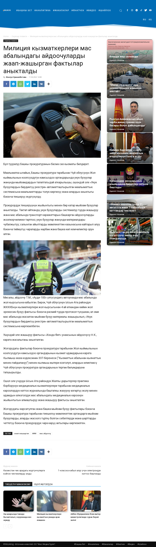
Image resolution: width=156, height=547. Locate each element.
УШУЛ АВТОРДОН (43, 484)
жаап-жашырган (21, 433)
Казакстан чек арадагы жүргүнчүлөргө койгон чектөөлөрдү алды (24, 472)
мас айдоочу (45, 433)
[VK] (41, 84)
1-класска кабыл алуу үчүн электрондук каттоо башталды (79, 472)
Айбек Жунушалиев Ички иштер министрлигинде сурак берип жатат (86, 517)
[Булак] (7, 10)
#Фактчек (120, 544)
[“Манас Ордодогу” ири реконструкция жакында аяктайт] (130, 81)
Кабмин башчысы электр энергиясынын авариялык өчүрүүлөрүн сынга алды (126, 153)
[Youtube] (150, 10)
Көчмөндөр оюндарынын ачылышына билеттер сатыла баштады (129, 184)
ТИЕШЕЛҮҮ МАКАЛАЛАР (17, 484)
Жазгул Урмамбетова (16, 77)
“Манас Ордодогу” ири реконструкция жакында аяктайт (125, 88)
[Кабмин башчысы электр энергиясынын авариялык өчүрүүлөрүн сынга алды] (130, 148)
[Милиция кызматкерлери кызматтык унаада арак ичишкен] (52, 501)
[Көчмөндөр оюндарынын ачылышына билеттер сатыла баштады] (130, 179)
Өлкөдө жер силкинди (124, 56)
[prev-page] (5, 526)
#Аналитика (93, 544)
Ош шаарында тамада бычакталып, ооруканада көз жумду (17, 517)
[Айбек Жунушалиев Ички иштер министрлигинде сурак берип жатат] (86, 501)
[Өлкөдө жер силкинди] (130, 51)
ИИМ (34, 433)
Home (6, 36)
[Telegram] (136, 10)
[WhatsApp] (20, 84)
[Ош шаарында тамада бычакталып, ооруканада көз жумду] (18, 501)
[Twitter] (145, 10)
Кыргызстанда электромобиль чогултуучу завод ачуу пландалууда (129, 235)
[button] (121, 10)
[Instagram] (132, 10)
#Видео (131, 544)
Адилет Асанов (117, 60)
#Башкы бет (79, 544)
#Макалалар (107, 544)
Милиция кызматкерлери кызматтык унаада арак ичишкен (49, 517)
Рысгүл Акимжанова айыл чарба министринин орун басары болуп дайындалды (127, 122)
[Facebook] (127, 10)
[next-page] (10, 526)
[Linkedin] (34, 84)
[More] (48, 84)
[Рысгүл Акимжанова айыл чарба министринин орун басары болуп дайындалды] (130, 115)
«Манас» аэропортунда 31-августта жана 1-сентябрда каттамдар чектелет (127, 207)
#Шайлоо (142, 544)
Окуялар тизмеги (19, 36)
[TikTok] (141, 10)
